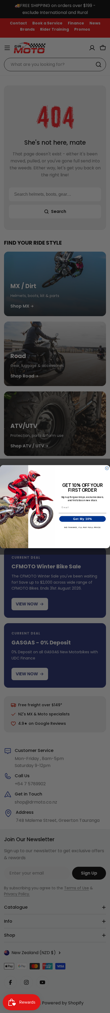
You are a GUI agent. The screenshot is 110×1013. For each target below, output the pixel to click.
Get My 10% (82, 518)
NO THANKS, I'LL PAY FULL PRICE (82, 527)
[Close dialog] (107, 468)
